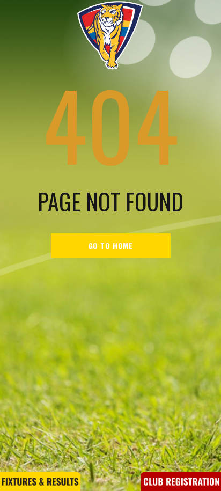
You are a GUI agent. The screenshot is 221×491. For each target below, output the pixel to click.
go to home (111, 245)
